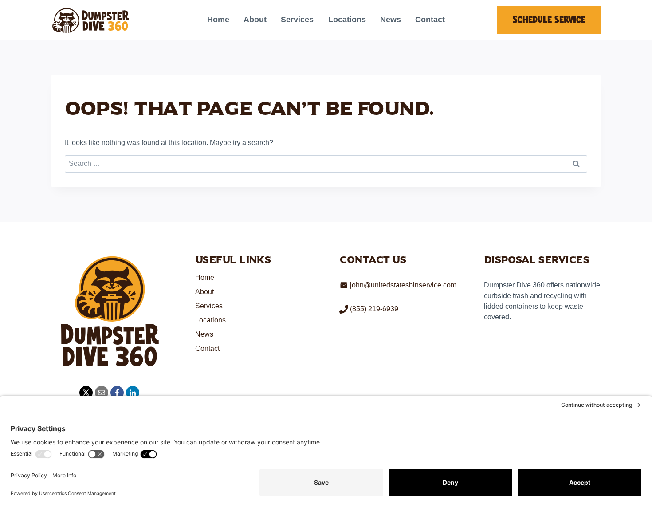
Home (218, 19)
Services (297, 19)
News (390, 19)
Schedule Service (549, 20)
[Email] (101, 392)
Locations (347, 19)
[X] (86, 392)
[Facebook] (117, 392)
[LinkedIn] (132, 392)
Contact (430, 19)
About (255, 19)
